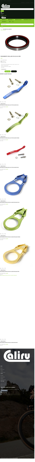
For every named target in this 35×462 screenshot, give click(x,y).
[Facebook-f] (6, 364)
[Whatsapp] (2, 364)
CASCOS (2, 378)
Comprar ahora (14, 71)
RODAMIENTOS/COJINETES (7, 29)
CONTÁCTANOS (3, 372)
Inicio (1, 29)
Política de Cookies (3, 384)
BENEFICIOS (2, 369)
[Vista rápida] (3, 102)
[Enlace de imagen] (17, 355)
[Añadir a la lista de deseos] (5, 102)
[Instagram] (4, 364)
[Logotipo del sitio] (6, 5)
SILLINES (2, 375)
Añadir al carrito (7, 71)
